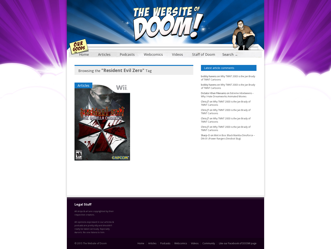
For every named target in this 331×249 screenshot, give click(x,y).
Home (84, 54)
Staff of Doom (203, 54)
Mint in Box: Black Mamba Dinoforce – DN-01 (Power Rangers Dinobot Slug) (228, 137)
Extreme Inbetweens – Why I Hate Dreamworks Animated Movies (227, 95)
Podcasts (127, 54)
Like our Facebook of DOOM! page (237, 243)
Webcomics (153, 54)
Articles (104, 54)
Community (208, 243)
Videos (177, 54)
